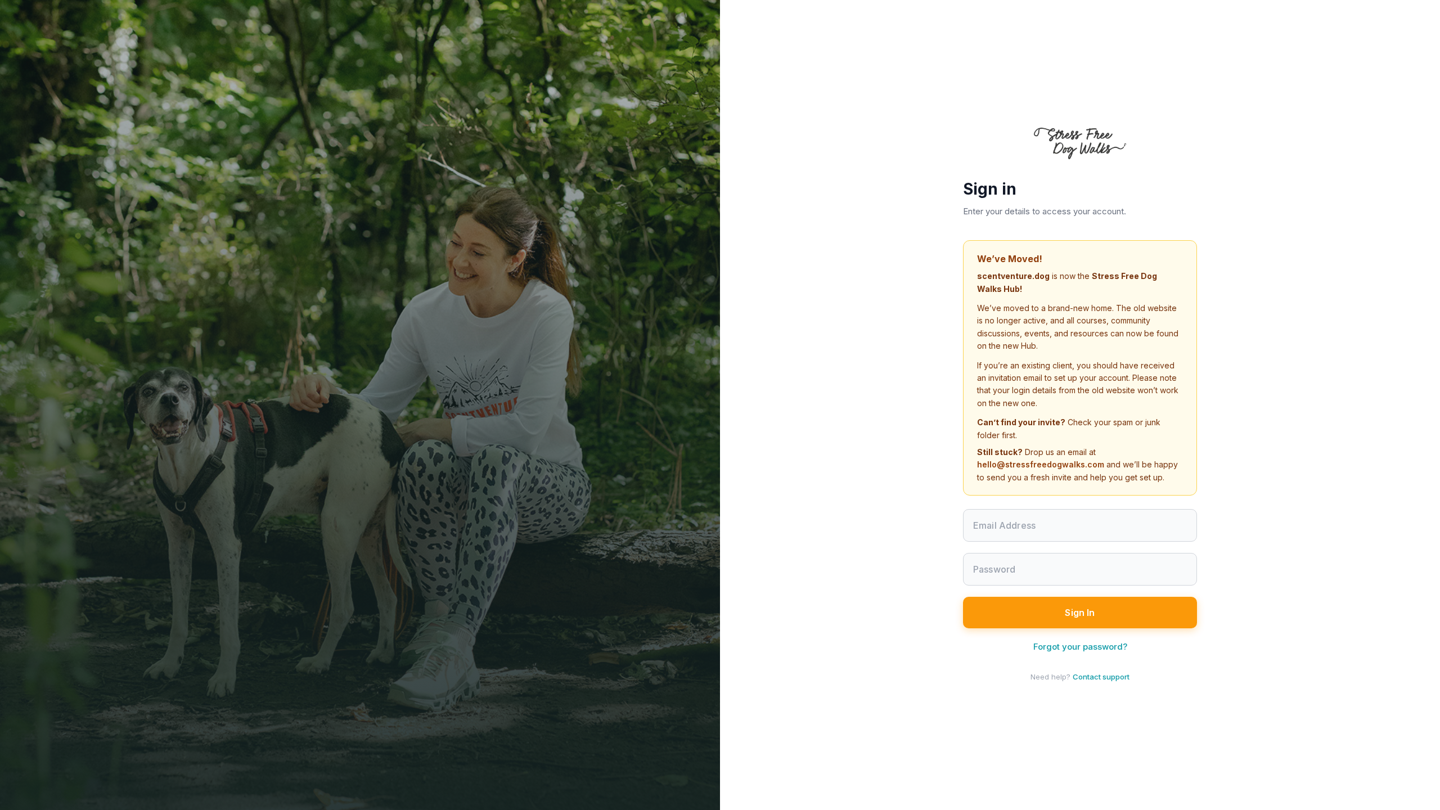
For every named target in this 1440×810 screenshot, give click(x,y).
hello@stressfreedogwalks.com (1040, 464)
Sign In (1080, 612)
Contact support (1101, 676)
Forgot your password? (1080, 646)
